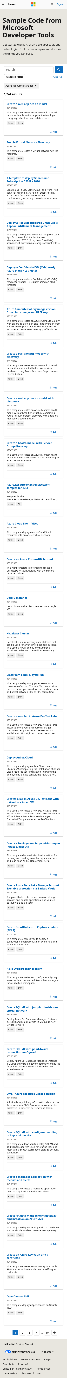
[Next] (54, 1333)
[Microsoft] (33, 4)
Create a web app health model (27, 104)
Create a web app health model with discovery (30, 400)
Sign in (60, 4)
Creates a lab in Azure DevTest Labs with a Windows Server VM (33, 800)
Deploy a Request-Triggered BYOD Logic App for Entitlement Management (32, 224)
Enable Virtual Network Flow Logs (29, 142)
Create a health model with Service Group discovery (29, 444)
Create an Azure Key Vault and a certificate (27, 1256)
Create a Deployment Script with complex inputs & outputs (33, 845)
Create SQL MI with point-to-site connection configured (27, 1050)
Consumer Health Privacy (16, 1368)
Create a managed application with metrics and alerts (30, 1178)
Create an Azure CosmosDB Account (30, 559)
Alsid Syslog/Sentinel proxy (24, 968)
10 (47, 1332)
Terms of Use (43, 1368)
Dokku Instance (17, 597)
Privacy (22, 1364)
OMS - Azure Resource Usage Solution (31, 1093)
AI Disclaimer (10, 1359)
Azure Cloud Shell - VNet (22, 523)
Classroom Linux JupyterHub (25, 674)
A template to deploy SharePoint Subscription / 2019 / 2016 (28, 179)
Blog (46, 1359)
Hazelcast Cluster (18, 633)
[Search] (59, 69)
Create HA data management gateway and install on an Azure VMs (31, 1217)
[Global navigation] (3, 4)
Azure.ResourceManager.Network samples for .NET (28, 486)
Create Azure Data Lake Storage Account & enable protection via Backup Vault (33, 887)
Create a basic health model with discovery (28, 355)
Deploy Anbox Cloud (20, 757)
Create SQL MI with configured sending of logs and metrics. (32, 1134)
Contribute (8, 1364)
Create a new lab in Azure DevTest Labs (32, 716)
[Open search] (52, 4)
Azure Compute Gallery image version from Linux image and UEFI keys (31, 310)
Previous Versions (30, 1359)
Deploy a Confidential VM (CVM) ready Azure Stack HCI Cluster (31, 269)
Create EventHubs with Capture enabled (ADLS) (33, 928)
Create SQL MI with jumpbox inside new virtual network (32, 1009)
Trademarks (9, 1373)
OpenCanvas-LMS (18, 1296)
